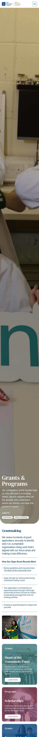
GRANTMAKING (7, 517)
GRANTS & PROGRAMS (21, 517)
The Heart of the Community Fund (17, 570)
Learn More (13, 680)
